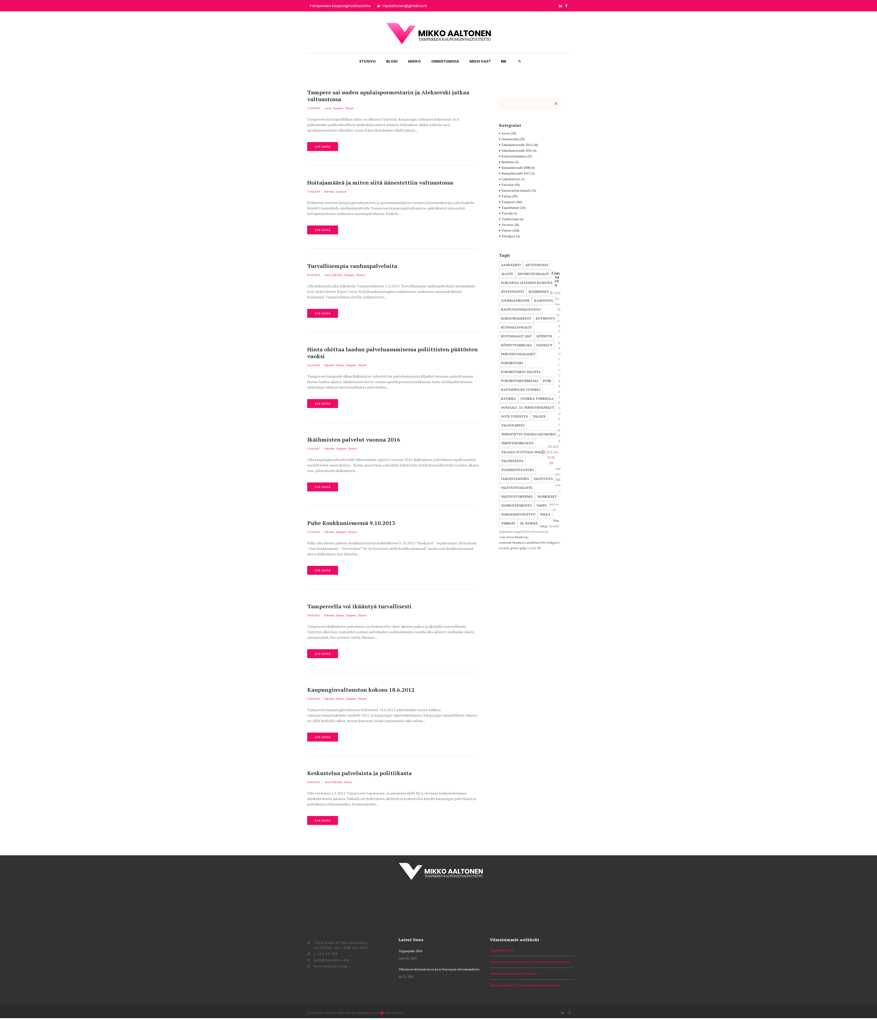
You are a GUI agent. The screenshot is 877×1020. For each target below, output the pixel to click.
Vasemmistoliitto (518, 514)
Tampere (338, 108)
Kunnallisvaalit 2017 (516, 173)
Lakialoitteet (511, 179)
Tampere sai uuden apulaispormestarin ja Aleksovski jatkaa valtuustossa (388, 96)
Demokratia (510, 139)
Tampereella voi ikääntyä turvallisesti (359, 606)
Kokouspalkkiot (516, 318)
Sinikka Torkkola (537, 398)
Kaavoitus (543, 300)
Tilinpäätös (512, 461)
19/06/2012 (313, 698)
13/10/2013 (313, 532)
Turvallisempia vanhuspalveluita (352, 266)
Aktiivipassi (536, 265)
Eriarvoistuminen (514, 156)
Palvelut (329, 191)
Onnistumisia (445, 61)
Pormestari (512, 363)
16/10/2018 (313, 365)
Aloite (507, 274)
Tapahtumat (510, 207)
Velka (545, 514)
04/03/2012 (313, 782)
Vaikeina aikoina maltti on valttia (513, 973)
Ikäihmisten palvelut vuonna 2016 (353, 439)
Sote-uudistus (514, 416)
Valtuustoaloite (516, 487)
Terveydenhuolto (517, 443)
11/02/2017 (313, 448)
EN (503, 61)
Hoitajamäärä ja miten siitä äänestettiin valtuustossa (380, 182)
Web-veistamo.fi (394, 1013)
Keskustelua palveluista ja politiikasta (359, 773)
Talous (339, 365)
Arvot (328, 108)
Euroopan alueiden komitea (526, 283)
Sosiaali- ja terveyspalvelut (527, 407)
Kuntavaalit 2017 (516, 336)
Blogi (392, 61)
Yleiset (349, 108)
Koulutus (508, 162)
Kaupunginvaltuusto (521, 309)
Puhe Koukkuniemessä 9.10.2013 (351, 523)
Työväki (507, 213)
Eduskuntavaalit (533, 274)
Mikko (414, 61)
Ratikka (508, 398)
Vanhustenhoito (516, 505)
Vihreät (508, 523)
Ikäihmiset (538, 291)
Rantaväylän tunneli (516, 190)
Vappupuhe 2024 (410, 951)
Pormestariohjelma (519, 381)
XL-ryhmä (529, 523)
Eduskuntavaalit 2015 (517, 150)
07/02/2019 (313, 275)
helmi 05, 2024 (408, 958)
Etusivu (367, 61)
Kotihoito (545, 318)
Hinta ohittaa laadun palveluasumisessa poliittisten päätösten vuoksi (392, 353)
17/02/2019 (313, 191)
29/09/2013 (313, 615)
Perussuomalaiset (518, 354)
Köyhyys (544, 336)
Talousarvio (513, 425)
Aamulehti (511, 265)
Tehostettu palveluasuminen (528, 434)
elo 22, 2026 (406, 976)
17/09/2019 (313, 108)
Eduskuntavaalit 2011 (517, 145)
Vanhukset (547, 496)
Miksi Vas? (480, 61)
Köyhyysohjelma (516, 345)
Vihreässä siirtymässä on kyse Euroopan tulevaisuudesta (439, 969)
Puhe (547, 381)
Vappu (541, 505)
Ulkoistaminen (515, 479)
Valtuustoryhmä (517, 496)
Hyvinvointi (512, 291)
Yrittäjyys (508, 236)
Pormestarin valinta (521, 372)
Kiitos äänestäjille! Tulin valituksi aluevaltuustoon (525, 985)
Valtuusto (543, 479)
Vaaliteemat (510, 219)
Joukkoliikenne (515, 300)
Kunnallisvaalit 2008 (516, 167)
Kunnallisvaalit (516, 327)
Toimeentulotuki (517, 470)
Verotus (507, 225)
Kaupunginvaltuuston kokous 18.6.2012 (361, 689)
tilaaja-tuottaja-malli (523, 452)
